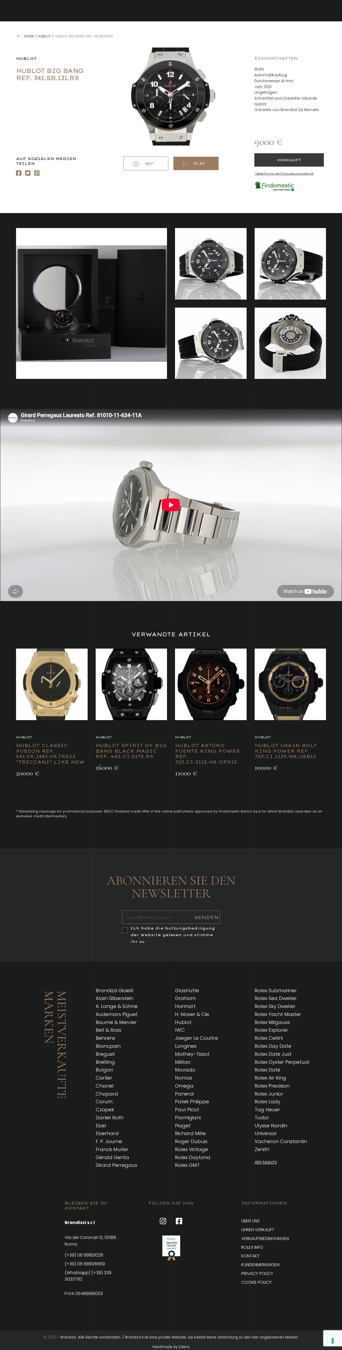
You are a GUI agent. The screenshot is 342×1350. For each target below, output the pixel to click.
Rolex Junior (269, 1093)
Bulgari (104, 1069)
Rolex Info (252, 1247)
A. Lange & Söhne (117, 1006)
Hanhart (185, 1006)
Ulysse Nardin (271, 1125)
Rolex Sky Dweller (275, 1006)
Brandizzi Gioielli (114, 990)
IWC (180, 1030)
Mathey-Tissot (192, 1054)
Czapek (105, 1109)
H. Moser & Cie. (192, 1014)
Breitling (105, 1062)
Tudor (262, 1117)
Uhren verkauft (257, 1230)
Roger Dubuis (191, 1141)
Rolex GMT (187, 1165)
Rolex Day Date (273, 1046)
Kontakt (250, 1256)
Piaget (183, 1125)
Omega (184, 1085)
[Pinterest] (37, 173)
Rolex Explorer (271, 1030)
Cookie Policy (256, 1282)
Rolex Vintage (191, 1149)
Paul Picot (187, 1109)
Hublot (44, 36)
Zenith (262, 1149)
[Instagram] (27, 173)
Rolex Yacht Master (278, 1014)
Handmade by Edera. (171, 1346)
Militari (182, 1062)
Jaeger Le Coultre (196, 1038)
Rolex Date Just (273, 1054)
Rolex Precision (272, 1085)
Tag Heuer (267, 1109)
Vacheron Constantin (281, 1141)
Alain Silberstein (114, 998)
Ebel (101, 1125)
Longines (185, 1046)
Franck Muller (112, 1149)
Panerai (184, 1093)
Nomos (183, 1077)
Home (29, 36)
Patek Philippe (192, 1101)
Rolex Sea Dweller (276, 998)
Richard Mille (190, 1133)
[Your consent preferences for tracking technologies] (333, 1341)
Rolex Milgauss (272, 1022)
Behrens (105, 1038)
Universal (266, 1133)
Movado (185, 1069)
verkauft (289, 160)
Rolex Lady (267, 1101)
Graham (185, 998)
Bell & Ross (108, 1030)
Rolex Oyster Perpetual (282, 1062)
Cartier (104, 1077)
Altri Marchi (266, 1162)
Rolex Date (267, 1069)
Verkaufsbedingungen (265, 1238)
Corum (104, 1101)
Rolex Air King (270, 1077)
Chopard (107, 1093)
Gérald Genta (112, 1157)
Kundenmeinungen (260, 1265)
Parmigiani (188, 1117)
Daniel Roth (109, 1117)
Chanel (105, 1085)
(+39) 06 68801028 (84, 1255)
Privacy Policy (257, 1273)
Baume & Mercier (116, 1022)
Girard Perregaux (116, 1165)
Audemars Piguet (117, 1014)
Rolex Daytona (192, 1157)
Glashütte (187, 990)
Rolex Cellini (269, 1038)
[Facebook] (18, 173)
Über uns (250, 1221)
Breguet (105, 1054)
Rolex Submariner (276, 990)
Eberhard (107, 1133)
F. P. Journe (109, 1141)
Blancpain (108, 1046)
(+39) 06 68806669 (85, 1264)
